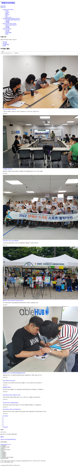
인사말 (6, 10)
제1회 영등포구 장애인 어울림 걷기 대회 (11, 394)
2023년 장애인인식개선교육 (9, 380)
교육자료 (7, 26)
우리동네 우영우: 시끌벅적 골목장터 (11, 402)
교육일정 (7, 21)
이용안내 (7, 14)
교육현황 (7, 22)
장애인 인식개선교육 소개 (11, 24)
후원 (6, 15)
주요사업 (7, 12)
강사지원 (7, 31)
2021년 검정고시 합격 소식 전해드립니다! (12, 409)
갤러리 (6, 33)
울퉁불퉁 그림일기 (7, 387)
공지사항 (7, 30)
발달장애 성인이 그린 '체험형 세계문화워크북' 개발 (14, 372)
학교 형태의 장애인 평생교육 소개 (12, 19)
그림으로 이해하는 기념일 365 (9, 109)
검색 (2, 53)
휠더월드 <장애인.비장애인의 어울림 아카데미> (13, 300)
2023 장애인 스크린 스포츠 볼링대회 (11, 240)
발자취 (6, 13)
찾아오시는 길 (8, 17)
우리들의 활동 (8, 32)
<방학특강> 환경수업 (7, 168)
